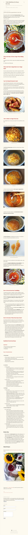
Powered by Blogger (14, 530)
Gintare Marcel (16, 531)
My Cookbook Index (10, 487)
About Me (14, 7)
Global (5, 492)
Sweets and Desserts (10, 492)
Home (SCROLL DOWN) (9, 7)
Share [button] (4, 491)
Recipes (7, 492)
